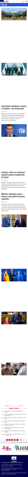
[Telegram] (15, 440)
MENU (23, 1)
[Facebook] (7, 440)
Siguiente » (21, 405)
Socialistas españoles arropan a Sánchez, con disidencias (13, 107)
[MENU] (26, 1)
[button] (21, 440)
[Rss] (17, 440)
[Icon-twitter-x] (10, 440)
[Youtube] (12, 440)
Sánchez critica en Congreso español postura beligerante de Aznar (13, 174)
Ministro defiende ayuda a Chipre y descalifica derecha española (13, 196)
